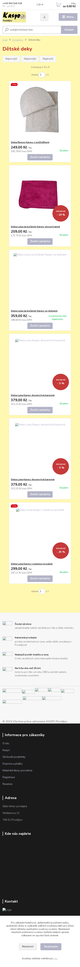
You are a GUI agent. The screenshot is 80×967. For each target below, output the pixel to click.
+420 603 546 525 (12, 3)
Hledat (69, 30)
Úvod (5, 40)
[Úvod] (18, 17)
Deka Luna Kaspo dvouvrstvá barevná (32, 395)
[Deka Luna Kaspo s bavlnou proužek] (40, 532)
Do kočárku (17, 40)
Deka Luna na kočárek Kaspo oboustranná (35, 226)
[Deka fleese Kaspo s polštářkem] (40, 111)
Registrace (9, 777)
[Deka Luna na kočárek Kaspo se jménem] (40, 279)
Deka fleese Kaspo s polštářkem (30, 142)
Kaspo (6, 750)
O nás (6, 743)
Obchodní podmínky (14, 757)
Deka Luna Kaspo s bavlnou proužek (32, 563)
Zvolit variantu (40, 157)
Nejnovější (11, 59)
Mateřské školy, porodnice (17, 770)
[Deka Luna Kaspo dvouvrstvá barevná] (40, 364)
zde (55, 958)
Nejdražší (48, 59)
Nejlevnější (30, 59)
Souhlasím (51, 946)
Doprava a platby (13, 764)
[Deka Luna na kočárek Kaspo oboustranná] (40, 195)
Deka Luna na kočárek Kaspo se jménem (34, 310)
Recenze (7, 784)
